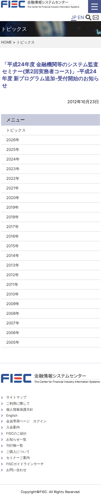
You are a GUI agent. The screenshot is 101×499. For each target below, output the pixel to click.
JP (73, 17)
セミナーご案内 (18, 458)
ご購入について (18, 452)
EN (81, 17)
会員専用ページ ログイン (26, 421)
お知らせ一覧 (16, 439)
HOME (6, 42)
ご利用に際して (18, 403)
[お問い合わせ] (96, 18)
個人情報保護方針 (19, 409)
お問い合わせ (16, 470)
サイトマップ (16, 397)
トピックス (26, 42)
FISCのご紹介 (16, 433)
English (12, 415)
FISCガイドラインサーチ (25, 464)
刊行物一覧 (14, 445)
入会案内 (13, 427)
